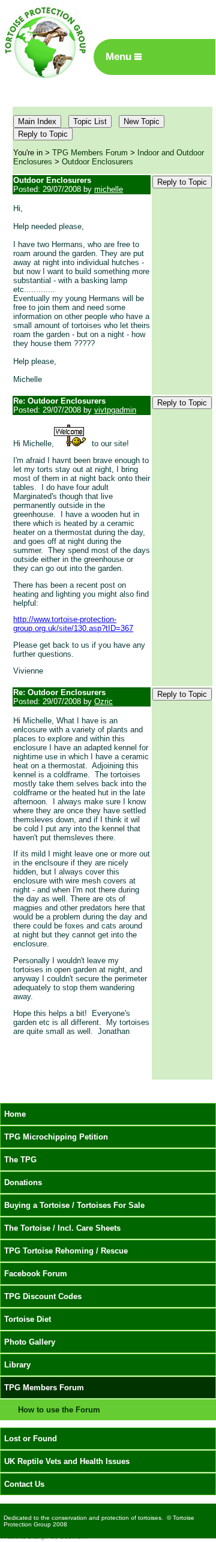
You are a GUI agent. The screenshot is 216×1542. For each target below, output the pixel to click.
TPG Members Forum (90, 152)
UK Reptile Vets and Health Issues (67, 1461)
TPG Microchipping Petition (56, 1136)
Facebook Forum (35, 1273)
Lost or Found (30, 1438)
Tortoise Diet (27, 1319)
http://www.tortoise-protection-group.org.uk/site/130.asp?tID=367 (73, 624)
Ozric (103, 701)
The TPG (20, 1159)
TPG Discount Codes (43, 1296)
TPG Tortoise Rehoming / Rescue (66, 1250)
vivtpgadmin (115, 409)
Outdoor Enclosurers (97, 161)
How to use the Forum (59, 1409)
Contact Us (24, 1484)
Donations (23, 1182)
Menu (120, 56)
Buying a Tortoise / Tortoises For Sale (74, 1205)
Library (17, 1364)
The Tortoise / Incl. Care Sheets (62, 1228)
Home (15, 1114)
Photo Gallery (29, 1341)
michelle (108, 189)
